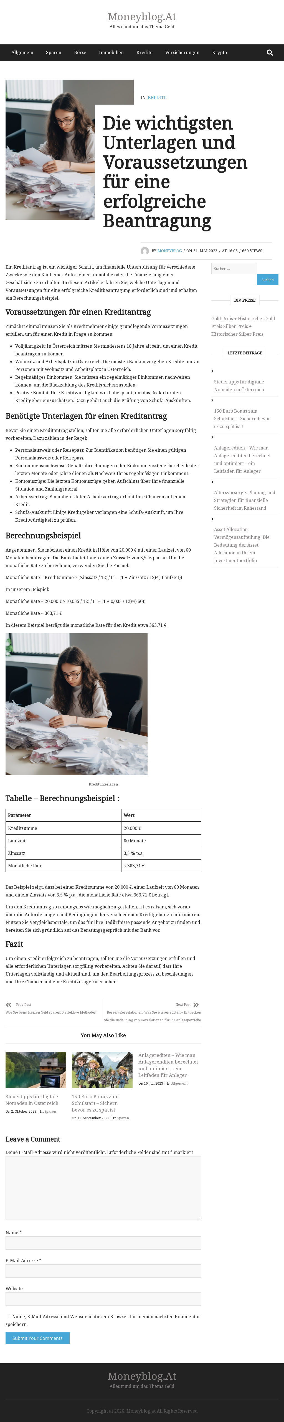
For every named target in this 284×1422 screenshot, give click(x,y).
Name (14, 1232)
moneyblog (170, 250)
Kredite (144, 52)
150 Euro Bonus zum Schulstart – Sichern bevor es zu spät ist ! (95, 1103)
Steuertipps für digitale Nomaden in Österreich (32, 1099)
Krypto (219, 52)
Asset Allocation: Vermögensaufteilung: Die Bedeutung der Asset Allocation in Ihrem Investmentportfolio (242, 545)
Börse (80, 52)
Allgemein (22, 52)
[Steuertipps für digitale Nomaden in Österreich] (36, 1070)
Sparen (53, 52)
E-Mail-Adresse (23, 1260)
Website (14, 1288)
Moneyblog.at (142, 16)
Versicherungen (182, 52)
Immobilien (111, 52)
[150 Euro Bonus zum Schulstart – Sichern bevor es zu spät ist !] (102, 1070)
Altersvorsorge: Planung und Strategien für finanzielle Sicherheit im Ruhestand (244, 500)
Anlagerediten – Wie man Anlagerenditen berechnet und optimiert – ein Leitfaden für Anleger (168, 1065)
